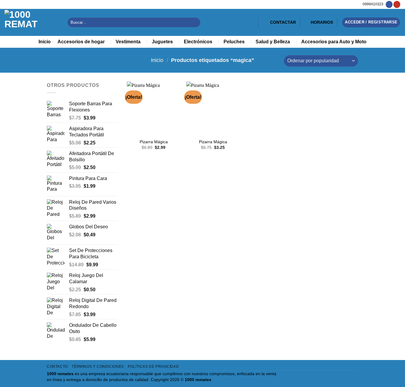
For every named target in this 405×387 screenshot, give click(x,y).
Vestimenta (128, 41)
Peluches (234, 41)
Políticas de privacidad (153, 366)
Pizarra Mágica (154, 141)
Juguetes (162, 41)
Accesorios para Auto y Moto (333, 41)
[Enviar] (195, 22)
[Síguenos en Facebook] (389, 4)
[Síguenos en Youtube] (396, 4)
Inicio (45, 41)
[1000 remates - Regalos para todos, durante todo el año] (31, 22)
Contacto (57, 366)
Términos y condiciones (98, 366)
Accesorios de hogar (81, 41)
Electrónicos (198, 41)
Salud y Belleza (273, 41)
